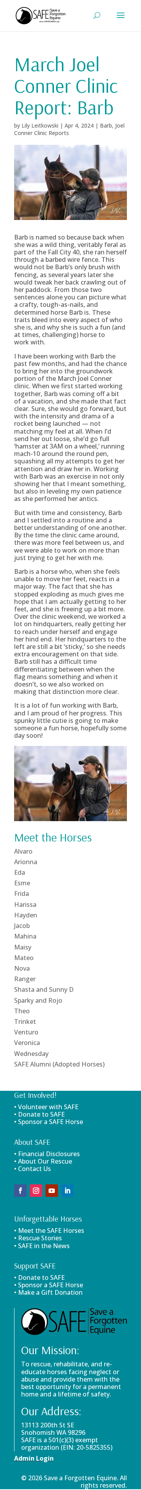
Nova (22, 968)
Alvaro (23, 851)
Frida (21, 893)
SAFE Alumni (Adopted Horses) (59, 1064)
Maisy (22, 947)
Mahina (25, 936)
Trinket (25, 1021)
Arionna (25, 862)
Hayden (25, 915)
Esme (22, 883)
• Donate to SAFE (39, 1114)
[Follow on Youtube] (51, 1190)
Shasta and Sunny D (44, 989)
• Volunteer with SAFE (46, 1107)
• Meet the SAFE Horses (49, 1230)
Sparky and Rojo (38, 1000)
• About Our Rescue (43, 1161)
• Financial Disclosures (47, 1153)
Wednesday (31, 1053)
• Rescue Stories (38, 1238)
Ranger (25, 979)
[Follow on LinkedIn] (67, 1190)
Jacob (22, 925)
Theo (22, 1011)
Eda (19, 872)
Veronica (27, 1042)
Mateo (24, 957)
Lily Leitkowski (40, 125)
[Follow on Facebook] (20, 1190)
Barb (106, 125)
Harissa (25, 904)
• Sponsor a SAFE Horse (48, 1285)
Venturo (26, 1032)
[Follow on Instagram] (36, 1190)
